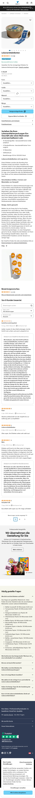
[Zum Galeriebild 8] (25, 50)
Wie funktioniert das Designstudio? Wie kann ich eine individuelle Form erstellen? (16, 657)
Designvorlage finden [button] (16, 111)
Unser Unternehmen (7, 726)
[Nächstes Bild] (33, 8)
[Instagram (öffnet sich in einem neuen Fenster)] (5, 753)
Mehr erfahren (24, 9)
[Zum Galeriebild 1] (10, 50)
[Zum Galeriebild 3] (14, 50)
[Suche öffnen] (8, 3)
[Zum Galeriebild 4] (16, 50)
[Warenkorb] (31, 3)
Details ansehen (24, 67)
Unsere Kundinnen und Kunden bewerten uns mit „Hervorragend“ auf (14, 747)
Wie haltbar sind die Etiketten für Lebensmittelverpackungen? (11, 669)
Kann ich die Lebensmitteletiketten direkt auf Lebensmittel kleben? (15, 694)
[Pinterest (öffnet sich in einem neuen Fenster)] (10, 753)
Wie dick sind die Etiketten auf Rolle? (12, 596)
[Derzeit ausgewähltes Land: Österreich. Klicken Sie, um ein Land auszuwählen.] (31, 753)
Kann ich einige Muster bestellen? (11, 675)
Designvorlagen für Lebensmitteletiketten (14, 243)
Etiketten (26, 13)
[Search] (31, 305)
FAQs (3, 246)
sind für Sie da (8, 715)
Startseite (4, 13)
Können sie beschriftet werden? (11, 663)
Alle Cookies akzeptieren (18, 792)
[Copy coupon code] (30, 8)
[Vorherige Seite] (10, 519)
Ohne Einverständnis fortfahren (25, 763)
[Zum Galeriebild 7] (23, 50)
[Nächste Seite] (25, 519)
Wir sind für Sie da (7, 721)
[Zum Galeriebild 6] (21, 50)
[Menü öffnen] (3, 3)
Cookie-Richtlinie (8, 783)
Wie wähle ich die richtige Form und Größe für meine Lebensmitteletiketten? (15, 681)
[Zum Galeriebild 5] (19, 50)
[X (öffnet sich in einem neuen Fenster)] (8, 753)
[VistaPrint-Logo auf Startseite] (17, 3)
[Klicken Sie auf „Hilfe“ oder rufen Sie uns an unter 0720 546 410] (27, 3)
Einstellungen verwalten (18, 788)
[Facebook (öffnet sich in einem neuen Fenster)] (2, 753)
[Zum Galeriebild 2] (12, 50)
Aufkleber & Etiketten (15, 13)
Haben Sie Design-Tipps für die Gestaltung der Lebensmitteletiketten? (15, 687)
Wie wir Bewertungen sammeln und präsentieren (16, 295)
